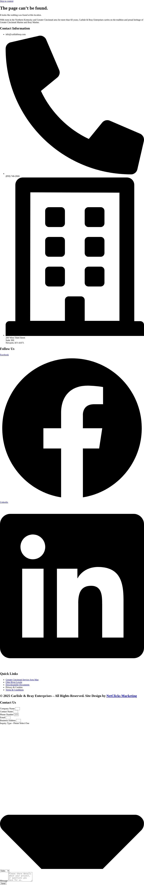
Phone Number (7, 714)
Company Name (7, 708)
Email (3, 717)
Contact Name (6, 711)
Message (4, 881)
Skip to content (6, 1)
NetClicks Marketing (121, 696)
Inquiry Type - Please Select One (14, 723)
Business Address (8, 720)
